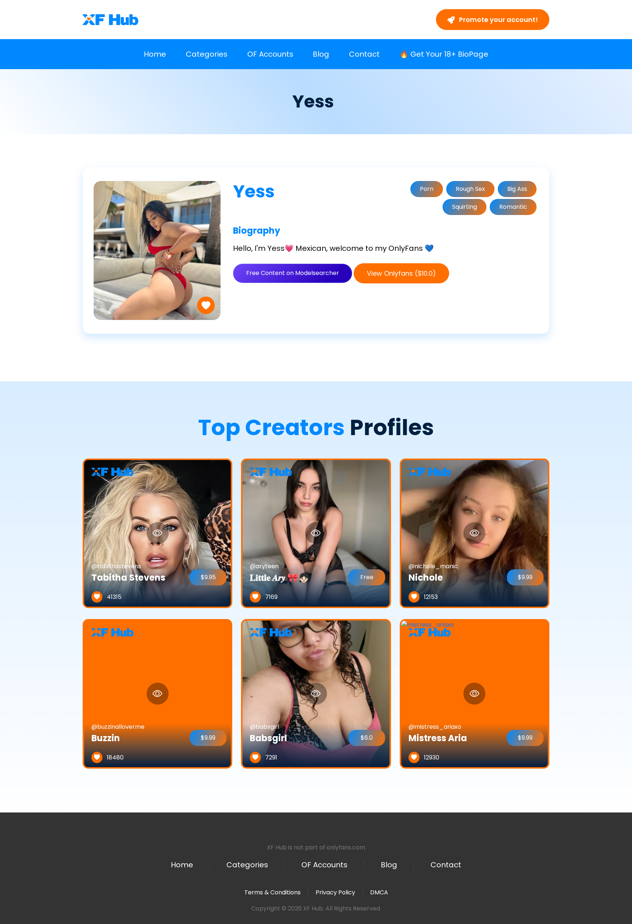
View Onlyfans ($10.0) (401, 273)
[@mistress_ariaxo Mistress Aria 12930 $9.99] (427, 693)
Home (155, 54)
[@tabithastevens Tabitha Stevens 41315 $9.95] (157, 533)
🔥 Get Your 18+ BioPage (443, 54)
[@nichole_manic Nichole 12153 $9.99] (474, 533)
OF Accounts (270, 54)
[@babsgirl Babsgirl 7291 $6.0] (315, 693)
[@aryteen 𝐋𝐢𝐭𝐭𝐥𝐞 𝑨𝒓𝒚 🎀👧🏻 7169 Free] (315, 533)
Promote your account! (498, 19)
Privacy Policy (335, 892)
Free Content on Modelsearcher (292, 273)
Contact (364, 54)
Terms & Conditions (272, 892)
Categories (206, 54)
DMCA (379, 892)
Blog (321, 54)
